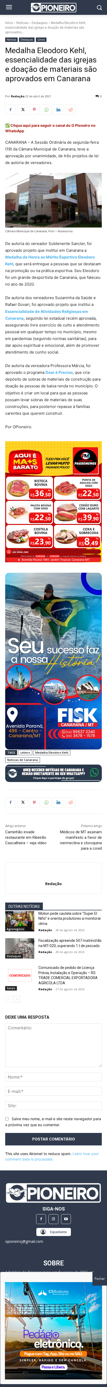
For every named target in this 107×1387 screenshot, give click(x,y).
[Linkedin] (58, 109)
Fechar (100, 1279)
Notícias (22, 23)
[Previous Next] (53, 1330)
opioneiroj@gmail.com (24, 1241)
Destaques (40, 23)
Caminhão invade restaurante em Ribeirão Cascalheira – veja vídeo (25, 837)
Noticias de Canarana (22, 760)
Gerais (41, 39)
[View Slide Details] (53, 773)
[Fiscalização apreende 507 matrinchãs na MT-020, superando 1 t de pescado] (19, 948)
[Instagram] (53, 1219)
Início (9, 23)
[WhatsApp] (46, 109)
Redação (17, 96)
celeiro (25, 752)
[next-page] (17, 999)
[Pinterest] (34, 109)
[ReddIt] (70, 109)
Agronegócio (15, 929)
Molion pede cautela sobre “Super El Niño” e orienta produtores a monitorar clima (69, 918)
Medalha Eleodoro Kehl (51, 752)
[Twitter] (22, 109)
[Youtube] (66, 1219)
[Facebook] (10, 109)
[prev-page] (8, 999)
